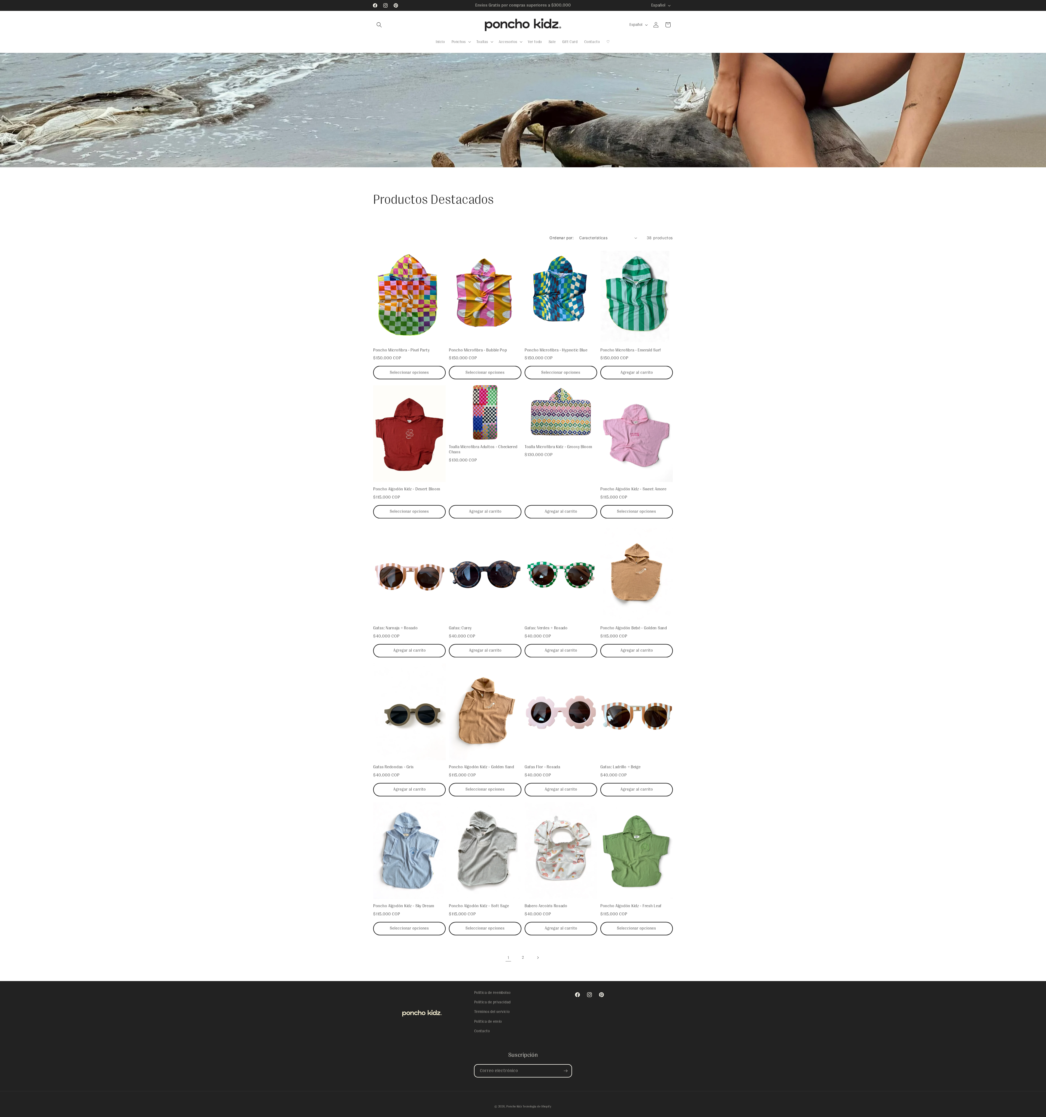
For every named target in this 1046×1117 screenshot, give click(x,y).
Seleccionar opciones (409, 372)
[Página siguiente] (538, 958)
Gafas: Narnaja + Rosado (395, 628)
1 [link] (508, 957)
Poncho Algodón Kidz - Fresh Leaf (631, 905)
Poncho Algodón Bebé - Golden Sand (633, 628)
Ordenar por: (561, 237)
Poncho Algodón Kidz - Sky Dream (403, 905)
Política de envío (488, 1021)
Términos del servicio (492, 1012)
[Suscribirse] (565, 1070)
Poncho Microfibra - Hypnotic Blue (556, 350)
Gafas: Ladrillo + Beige (620, 766)
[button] (379, 25)
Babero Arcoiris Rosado (546, 905)
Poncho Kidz (514, 1106)
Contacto (482, 1031)
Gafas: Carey (460, 628)
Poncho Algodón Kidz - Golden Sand (481, 766)
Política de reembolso (492, 992)
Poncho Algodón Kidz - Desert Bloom (406, 489)
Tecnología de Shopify (537, 1106)
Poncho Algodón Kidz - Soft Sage (479, 905)
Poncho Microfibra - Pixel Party (401, 350)
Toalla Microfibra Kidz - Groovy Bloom (558, 446)
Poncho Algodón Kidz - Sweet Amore (633, 489)
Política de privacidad (492, 1002)
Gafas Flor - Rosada (542, 766)
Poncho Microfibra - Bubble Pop (478, 350)
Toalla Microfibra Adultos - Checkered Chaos (483, 449)
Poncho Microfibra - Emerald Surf (630, 350)
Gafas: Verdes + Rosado (546, 628)
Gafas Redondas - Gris (393, 766)
